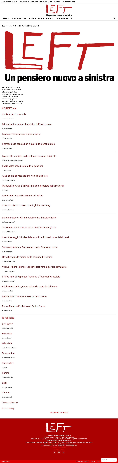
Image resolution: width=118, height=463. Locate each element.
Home (3, 23)
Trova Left (43, 1)
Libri (50, 1)
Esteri (41, 18)
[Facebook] (54, 452)
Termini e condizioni (59, 447)
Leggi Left (34, 1)
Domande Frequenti (68, 1)
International (62, 18)
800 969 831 (51, 444)
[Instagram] (59, 452)
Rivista (6, 18)
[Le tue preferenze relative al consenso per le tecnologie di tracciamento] (109, 460)
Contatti (57, 1)
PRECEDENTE (54, 413)
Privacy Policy (59, 449)
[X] (63, 452)
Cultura (49, 18)
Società (32, 18)
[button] (114, 18)
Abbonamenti (24, 1)
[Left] (59, 10)
